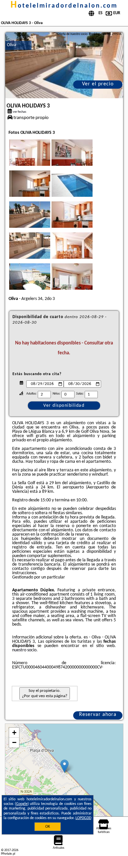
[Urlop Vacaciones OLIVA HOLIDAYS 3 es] (38, 159)
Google (22, 804)
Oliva (11, 45)
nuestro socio (24, 650)
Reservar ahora (98, 714)
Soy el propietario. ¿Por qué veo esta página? (44, 693)
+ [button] (14, 732)
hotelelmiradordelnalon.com (64, 6)
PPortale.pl (8, 854)
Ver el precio (98, 84)
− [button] (14, 742)
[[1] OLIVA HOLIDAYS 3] (64, 65)
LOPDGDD (83, 818)
